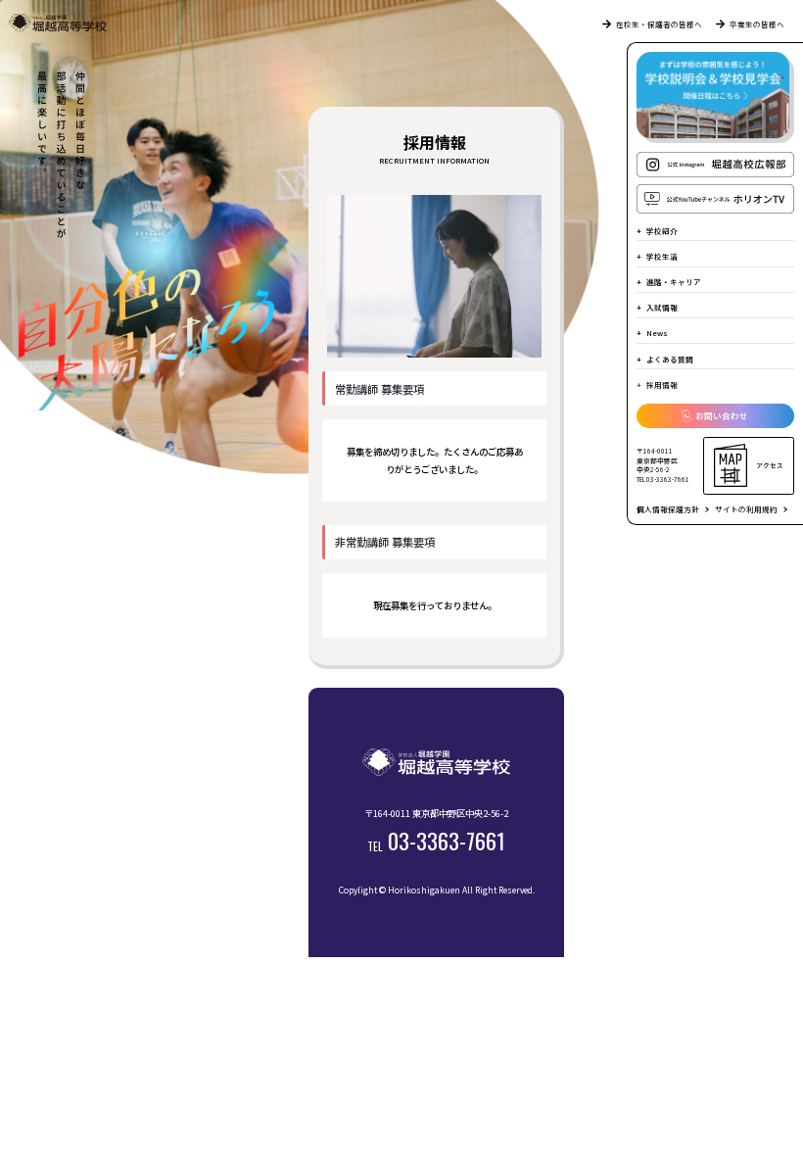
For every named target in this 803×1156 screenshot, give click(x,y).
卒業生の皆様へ (757, 24)
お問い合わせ (721, 415)
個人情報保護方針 (668, 509)
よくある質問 (669, 359)
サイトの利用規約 (746, 509)
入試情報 (662, 307)
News (657, 332)
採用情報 (662, 384)
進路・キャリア (673, 281)
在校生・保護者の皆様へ (659, 24)
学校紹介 (662, 230)
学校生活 (662, 256)
